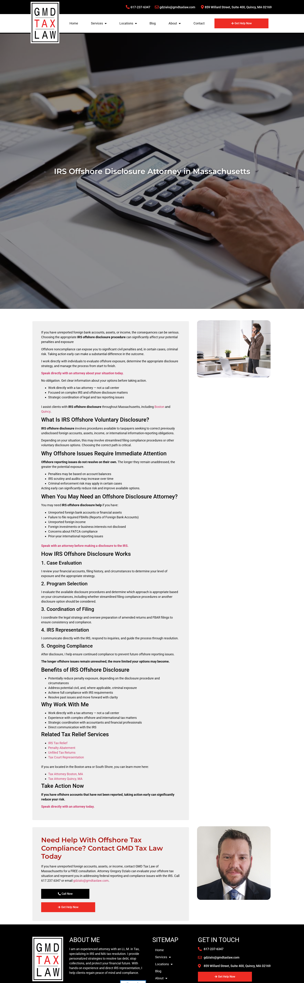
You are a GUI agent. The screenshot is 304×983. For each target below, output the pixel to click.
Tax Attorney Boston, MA (65, 774)
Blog (153, 23)
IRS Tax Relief (57, 743)
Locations (126, 23)
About (173, 23)
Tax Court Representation (66, 757)
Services (97, 23)
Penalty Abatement (61, 748)
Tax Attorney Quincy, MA (65, 779)
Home (73, 23)
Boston (159, 407)
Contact (199, 23)
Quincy (45, 411)
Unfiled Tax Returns (61, 752)
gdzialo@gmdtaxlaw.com (91, 880)
